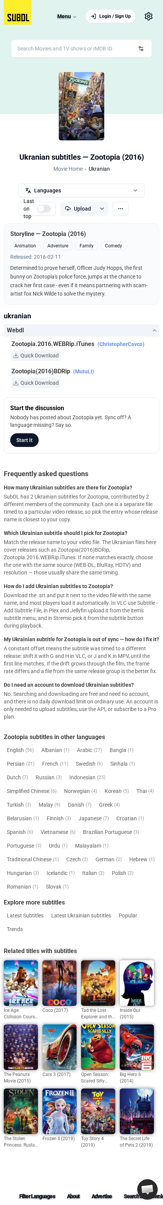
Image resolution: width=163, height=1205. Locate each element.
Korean (117, 791)
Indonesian (87, 777)
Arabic (89, 750)
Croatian (130, 818)
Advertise (102, 1196)
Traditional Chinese (33, 859)
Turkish (19, 805)
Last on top (29, 208)
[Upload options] (102, 209)
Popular (128, 915)
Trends (15, 929)
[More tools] (121, 209)
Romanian (22, 887)
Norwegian (80, 791)
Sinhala (122, 764)
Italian (93, 873)
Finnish (59, 818)
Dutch (17, 777)
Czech (77, 859)
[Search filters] (141, 48)
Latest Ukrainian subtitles (81, 915)
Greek (109, 805)
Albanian (55, 750)
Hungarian (23, 873)
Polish (122, 873)
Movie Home (68, 169)
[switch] (44, 208)
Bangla (121, 750)
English (20, 750)
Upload (82, 209)
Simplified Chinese (31, 791)
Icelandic (61, 873)
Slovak (57, 887)
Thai (145, 791)
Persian (20, 764)
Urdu (58, 846)
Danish (79, 805)
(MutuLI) (83, 371)
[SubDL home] (17, 12)
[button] (147, 1189)
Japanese (93, 818)
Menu (64, 16)
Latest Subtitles (25, 915)
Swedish (89, 764)
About (73, 1196)
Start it (24, 440)
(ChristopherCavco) (120, 344)
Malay (49, 805)
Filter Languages (37, 1196)
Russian (49, 777)
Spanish (20, 832)
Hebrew (142, 859)
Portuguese (24, 846)
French (55, 764)
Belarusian (23, 818)
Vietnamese (58, 832)
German (109, 859)
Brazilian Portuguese (111, 832)
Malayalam (91, 846)
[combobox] (81, 48)
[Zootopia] (81, 106)
